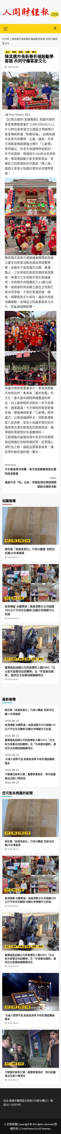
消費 (14, 1007)
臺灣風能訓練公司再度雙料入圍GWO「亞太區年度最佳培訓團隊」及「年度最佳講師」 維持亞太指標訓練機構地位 (30, 671)
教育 (14, 52)
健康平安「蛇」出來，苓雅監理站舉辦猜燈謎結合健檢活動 (30, 482)
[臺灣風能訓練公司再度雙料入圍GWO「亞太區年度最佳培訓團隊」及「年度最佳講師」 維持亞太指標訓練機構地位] (30, 644)
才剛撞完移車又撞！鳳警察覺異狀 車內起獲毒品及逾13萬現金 (30, 776)
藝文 (34, 52)
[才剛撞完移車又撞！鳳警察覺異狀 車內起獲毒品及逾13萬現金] (30, 1049)
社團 (27, 52)
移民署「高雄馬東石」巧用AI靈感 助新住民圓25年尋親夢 (29, 711)
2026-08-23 (13, 557)
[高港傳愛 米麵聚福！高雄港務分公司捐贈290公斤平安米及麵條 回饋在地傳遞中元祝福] (30, 583)
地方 (7, 52)
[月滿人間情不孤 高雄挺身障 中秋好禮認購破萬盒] (30, 992)
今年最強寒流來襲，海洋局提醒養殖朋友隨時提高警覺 (30, 469)
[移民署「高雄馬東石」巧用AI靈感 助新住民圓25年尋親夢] (30, 526)
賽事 (41, 659)
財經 (34, 659)
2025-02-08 (13, 67)
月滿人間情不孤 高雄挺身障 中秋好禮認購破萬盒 (30, 761)
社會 (27, 540)
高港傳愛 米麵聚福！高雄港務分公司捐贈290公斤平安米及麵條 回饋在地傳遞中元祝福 (29, 610)
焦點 (21, 52)
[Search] (55, 28)
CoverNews (27, 1128)
